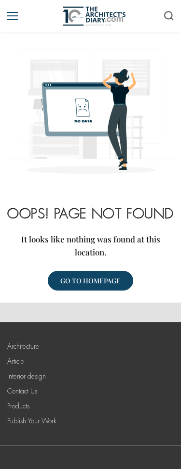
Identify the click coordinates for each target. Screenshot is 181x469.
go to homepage (90, 280)
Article (15, 361)
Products (18, 406)
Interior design (26, 376)
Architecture (23, 346)
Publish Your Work (31, 421)
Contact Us (22, 391)
